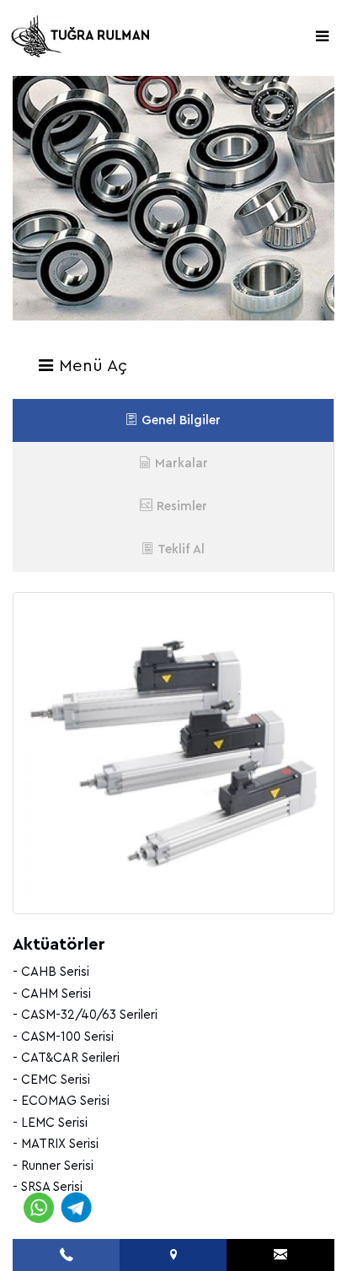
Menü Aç (90, 366)
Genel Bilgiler (181, 420)
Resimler (182, 506)
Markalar (181, 463)
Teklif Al (181, 549)
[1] (321, 36)
